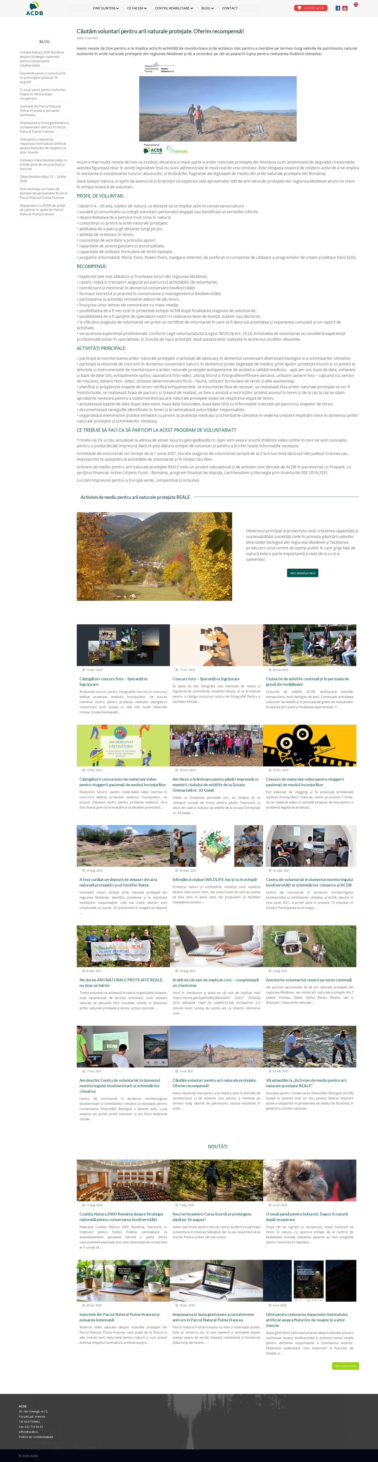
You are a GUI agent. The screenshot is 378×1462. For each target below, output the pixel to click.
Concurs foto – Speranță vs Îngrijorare (206, 678)
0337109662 (32, 1421)
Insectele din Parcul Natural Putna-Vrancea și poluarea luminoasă (40, 110)
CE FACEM (135, 8)
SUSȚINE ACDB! (314, 8)
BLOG (205, 8)
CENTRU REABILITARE (172, 8)
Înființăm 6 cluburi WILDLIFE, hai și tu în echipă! (215, 879)
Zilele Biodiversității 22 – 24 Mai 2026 (43, 179)
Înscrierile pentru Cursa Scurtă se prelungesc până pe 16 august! (42, 77)
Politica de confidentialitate (36, 1437)
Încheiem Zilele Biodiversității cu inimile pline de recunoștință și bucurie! (43, 164)
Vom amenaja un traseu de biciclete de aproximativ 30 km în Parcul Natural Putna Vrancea (44, 193)
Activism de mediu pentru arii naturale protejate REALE (135, 497)
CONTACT (230, 8)
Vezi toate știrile (346, 1366)
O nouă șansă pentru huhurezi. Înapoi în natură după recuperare (43, 94)
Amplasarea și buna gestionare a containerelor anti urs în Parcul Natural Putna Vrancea (44, 127)
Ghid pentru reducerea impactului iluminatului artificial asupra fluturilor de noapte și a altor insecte (307, 1320)
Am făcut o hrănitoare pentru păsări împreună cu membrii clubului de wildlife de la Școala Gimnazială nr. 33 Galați (215, 784)
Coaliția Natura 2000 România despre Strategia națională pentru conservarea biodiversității (42, 58)
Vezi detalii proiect (302, 573)
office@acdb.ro (28, 1432)
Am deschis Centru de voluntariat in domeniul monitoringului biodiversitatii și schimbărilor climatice (120, 1085)
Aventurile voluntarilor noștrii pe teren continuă (309, 979)
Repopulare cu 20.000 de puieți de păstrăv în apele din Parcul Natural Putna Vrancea (42, 209)
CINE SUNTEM (104, 8)
